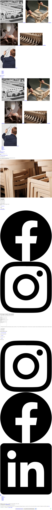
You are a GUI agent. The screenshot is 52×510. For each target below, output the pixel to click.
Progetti (2, 72)
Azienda (3, 500)
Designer (3, 73)
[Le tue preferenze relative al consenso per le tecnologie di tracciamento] (50, 508)
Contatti (2, 149)
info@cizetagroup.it (2, 209)
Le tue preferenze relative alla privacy (29, 508)
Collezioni (3, 147)
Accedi (1, 75)
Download (3, 75)
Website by (10, 507)
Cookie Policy (2, 507)
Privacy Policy (6, 507)
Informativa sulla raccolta (19, 508)
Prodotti (2, 71)
